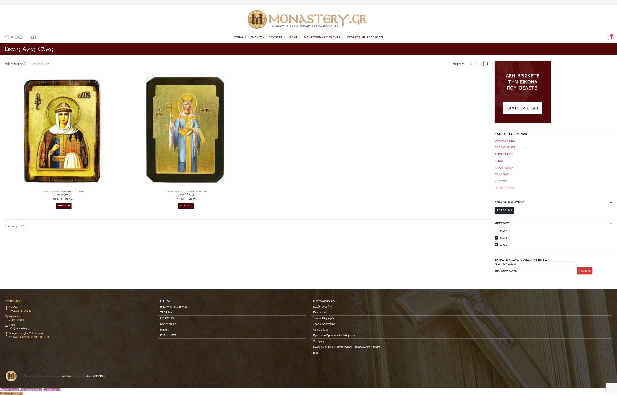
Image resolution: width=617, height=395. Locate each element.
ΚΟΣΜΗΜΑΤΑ (168, 335)
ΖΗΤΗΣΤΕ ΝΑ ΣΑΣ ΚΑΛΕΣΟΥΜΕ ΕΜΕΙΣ (521, 259)
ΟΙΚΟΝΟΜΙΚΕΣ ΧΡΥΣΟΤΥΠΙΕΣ (73, 191)
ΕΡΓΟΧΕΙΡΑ (275, 37)
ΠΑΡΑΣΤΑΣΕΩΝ (505, 188)
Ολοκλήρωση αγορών (31, 389)
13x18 (503, 231)
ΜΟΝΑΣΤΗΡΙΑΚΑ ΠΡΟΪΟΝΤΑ (322, 37)
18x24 (503, 238)
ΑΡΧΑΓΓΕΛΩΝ (504, 167)
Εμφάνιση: (459, 63)
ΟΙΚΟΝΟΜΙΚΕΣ (505, 140)
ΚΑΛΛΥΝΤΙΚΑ (168, 324)
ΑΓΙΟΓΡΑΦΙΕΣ (504, 154)
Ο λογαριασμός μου (324, 301)
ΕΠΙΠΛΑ (239, 37)
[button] (20, 37)
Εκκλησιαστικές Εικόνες (173, 306)
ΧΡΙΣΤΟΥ (501, 181)
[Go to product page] (63, 128)
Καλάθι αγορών (322, 306)
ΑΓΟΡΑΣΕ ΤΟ (64, 206)
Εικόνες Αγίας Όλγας (51, 191)
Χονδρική (318, 341)
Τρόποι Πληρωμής (324, 318)
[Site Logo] (308, 19)
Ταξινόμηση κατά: (15, 63)
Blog (315, 352)
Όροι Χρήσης (320, 329)
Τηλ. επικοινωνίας (506, 270)
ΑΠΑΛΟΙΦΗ (504, 210)
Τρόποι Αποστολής (324, 324)
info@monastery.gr (19, 328)
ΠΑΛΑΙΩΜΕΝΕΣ (505, 147)
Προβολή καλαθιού (9, 389)
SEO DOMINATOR (95, 376)
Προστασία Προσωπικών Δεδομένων (334, 335)
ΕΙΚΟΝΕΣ (256, 37)
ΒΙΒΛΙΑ (293, 37)
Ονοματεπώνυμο (506, 264)
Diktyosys (66, 376)
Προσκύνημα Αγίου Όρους (365, 37)
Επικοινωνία (320, 312)
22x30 (503, 244)
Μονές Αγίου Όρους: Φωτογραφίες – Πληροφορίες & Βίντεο (346, 347)
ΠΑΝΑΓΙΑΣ (502, 174)
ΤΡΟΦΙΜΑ (166, 312)
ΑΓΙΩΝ (499, 161)
